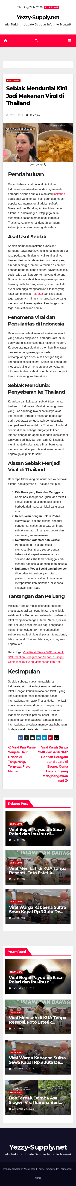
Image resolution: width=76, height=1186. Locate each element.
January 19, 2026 (23, 1109)
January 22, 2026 (23, 988)
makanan (59, 193)
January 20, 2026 (23, 1068)
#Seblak (35, 115)
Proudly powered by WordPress (19, 1169)
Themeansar (65, 1169)
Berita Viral (13, 81)
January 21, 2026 (23, 1028)
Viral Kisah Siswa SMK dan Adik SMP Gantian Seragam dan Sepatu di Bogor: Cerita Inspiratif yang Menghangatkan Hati (36, 657)
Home (38, 1177)
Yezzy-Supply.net (38, 17)
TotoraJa (37, 293)
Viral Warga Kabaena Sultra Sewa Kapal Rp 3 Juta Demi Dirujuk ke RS (37, 912)
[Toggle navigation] (69, 40)
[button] (36, 40)
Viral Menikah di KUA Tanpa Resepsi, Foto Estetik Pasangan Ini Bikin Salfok (37, 873)
